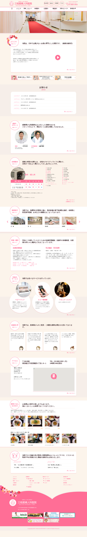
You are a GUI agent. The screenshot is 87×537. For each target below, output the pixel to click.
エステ (45, 482)
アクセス (65, 480)
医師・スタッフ (28, 9)
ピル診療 (65, 177)
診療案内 (37, 9)
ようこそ (18, 9)
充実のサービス (64, 9)
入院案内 (46, 9)
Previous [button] (7, 222)
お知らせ (14, 478)
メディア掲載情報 (66, 478)
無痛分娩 (49, 172)
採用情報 (65, 482)
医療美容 (29, 486)
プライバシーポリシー (67, 484)
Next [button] (79, 222)
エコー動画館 (47, 480)
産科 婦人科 (30, 478)
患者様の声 (73, 9)
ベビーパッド (47, 478)
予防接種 (65, 180)
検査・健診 (32, 480)
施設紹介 (55, 9)
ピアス (65, 183)
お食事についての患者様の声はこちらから (20, 414)
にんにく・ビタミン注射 (68, 182)
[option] (43, 22)
